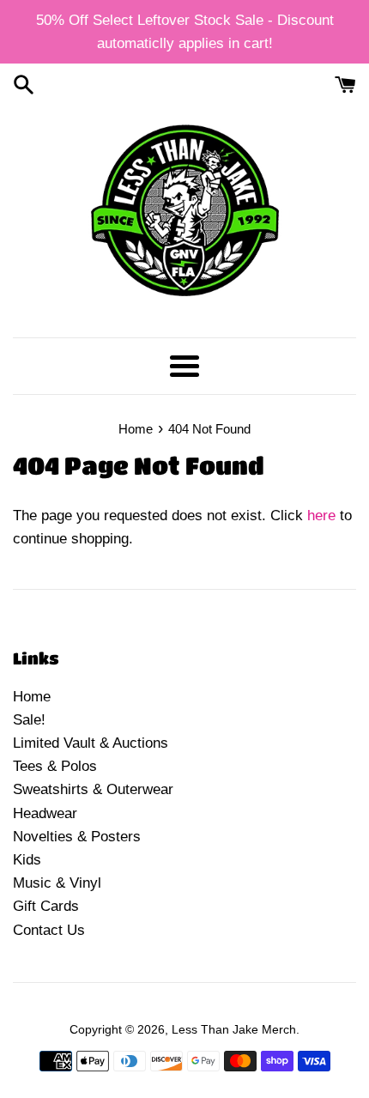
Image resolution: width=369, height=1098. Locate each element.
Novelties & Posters (77, 836)
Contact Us (49, 930)
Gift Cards (46, 906)
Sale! (29, 720)
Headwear (45, 813)
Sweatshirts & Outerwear (93, 789)
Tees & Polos (55, 766)
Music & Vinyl (57, 883)
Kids (27, 860)
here (321, 515)
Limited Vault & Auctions (90, 743)
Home (32, 697)
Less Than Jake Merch (234, 1029)
